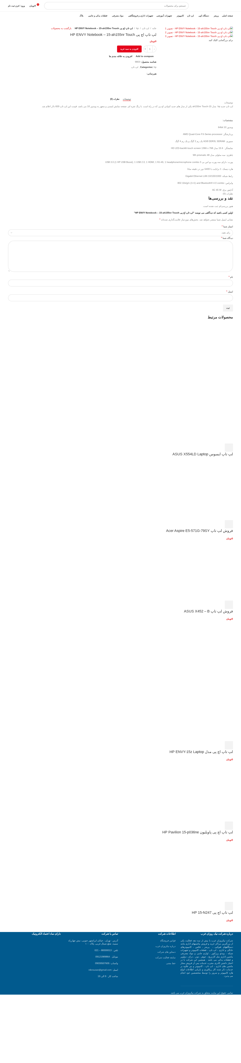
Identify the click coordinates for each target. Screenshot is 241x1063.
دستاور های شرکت (166, 952)
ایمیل (229, 291)
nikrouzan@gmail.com (100, 969)
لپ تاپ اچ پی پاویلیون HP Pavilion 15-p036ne (197, 832)
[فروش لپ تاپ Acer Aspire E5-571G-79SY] (208, 490)
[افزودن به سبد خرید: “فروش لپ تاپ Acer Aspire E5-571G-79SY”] (229, 524)
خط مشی (171, 963)
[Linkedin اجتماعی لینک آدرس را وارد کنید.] (133, 73)
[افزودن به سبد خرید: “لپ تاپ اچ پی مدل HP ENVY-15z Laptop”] (229, 745)
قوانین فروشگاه (168, 940)
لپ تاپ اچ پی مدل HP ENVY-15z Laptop (201, 752)
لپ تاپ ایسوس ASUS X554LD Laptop (202, 454)
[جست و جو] (48, 6)
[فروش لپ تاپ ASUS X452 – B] (208, 570)
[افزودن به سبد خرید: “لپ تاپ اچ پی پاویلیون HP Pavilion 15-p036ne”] (229, 826)
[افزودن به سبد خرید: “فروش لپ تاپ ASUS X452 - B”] (229, 605)
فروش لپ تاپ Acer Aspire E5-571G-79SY (199, 531)
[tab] (127, 99)
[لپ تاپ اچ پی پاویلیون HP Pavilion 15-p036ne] (208, 791)
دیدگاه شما (227, 238)
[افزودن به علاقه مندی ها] (202, 447)
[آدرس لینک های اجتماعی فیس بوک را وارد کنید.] (145, 73)
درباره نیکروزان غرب (165, 946)
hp (137, 28)
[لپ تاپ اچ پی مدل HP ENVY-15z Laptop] (208, 650)
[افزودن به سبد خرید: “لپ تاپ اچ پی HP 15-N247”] (229, 906)
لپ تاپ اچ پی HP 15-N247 (212, 912)
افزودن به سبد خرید (129, 49)
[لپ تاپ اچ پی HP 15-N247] (208, 871)
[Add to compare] (211, 447)
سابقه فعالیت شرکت (165, 957)
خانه (154, 28)
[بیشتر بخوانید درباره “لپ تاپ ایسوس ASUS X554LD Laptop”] (229, 447)
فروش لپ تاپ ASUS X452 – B (208, 611)
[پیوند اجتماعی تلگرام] (129, 73)
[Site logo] (212, 5)
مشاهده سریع (220, 447)
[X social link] (141, 73)
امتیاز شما (227, 226)
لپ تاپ (145, 28)
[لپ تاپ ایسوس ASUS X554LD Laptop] (208, 353)
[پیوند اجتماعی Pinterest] (137, 73)
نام (231, 276)
